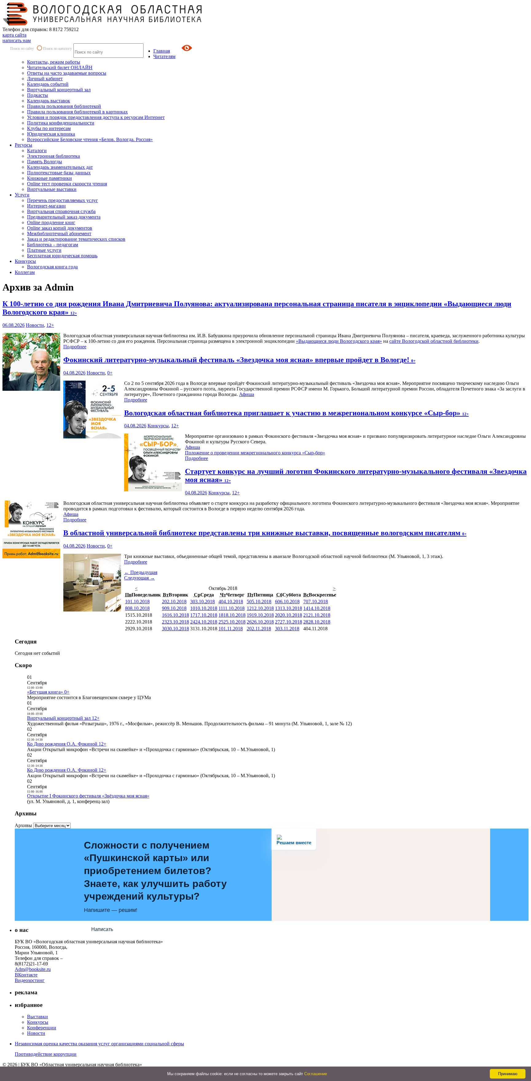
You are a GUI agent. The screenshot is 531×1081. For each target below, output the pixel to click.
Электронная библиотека (53, 156)
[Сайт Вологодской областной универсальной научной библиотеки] (102, 23)
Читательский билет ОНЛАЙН (59, 67)
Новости (35, 325)
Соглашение (315, 1073)
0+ (109, 372)
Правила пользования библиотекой (64, 106)
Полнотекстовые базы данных (59, 172)
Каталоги (37, 150)
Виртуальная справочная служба (61, 211)
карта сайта (14, 35)
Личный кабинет (45, 78)
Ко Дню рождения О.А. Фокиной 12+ (66, 743)
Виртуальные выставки (52, 189)
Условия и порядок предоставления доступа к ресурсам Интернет (96, 117)
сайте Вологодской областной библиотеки (433, 341)
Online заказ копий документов (59, 228)
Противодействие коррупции (46, 1054)
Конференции (41, 1027)
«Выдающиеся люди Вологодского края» (339, 341)
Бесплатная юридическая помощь (62, 255)
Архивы (23, 825)
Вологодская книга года (52, 266)
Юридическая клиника (51, 134)
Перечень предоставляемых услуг (62, 200)
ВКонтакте (26, 974)
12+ (50, 325)
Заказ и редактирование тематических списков (76, 239)
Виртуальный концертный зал (59, 89)
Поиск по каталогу (57, 48)
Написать (102, 929)
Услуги (22, 194)
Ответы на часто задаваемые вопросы (66, 73)
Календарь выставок (48, 100)
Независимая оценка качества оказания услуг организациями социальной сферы (99, 1043)
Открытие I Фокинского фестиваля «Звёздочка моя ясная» (88, 795)
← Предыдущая (140, 572)
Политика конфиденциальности (60, 122)
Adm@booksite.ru (33, 969)
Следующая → (139, 577)
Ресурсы (23, 145)
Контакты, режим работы (53, 62)
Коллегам (25, 272)
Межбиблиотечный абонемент (59, 233)
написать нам (16, 40)
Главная (161, 50)
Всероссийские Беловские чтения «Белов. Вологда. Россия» (90, 139)
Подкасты (37, 95)
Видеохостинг (30, 980)
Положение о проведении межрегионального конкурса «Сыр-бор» (255, 452)
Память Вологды (44, 161)
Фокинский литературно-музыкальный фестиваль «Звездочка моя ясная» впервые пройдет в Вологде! (239, 360)
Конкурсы (25, 261)
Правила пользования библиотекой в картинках (77, 111)
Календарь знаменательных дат (60, 167)
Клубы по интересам (49, 128)
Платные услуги (44, 250)
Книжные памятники (49, 178)
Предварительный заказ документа (63, 217)
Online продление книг (51, 222)
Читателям (164, 56)
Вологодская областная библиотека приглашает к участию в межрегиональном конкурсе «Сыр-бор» (296, 413)
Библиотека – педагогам (52, 244)
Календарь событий (48, 84)
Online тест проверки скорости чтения (67, 183)
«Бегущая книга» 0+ (48, 692)
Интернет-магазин (46, 205)
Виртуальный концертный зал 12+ (63, 718)
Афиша (246, 394)
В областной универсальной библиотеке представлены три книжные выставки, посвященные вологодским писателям (264, 533)
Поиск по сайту (22, 48)
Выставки (37, 1016)
